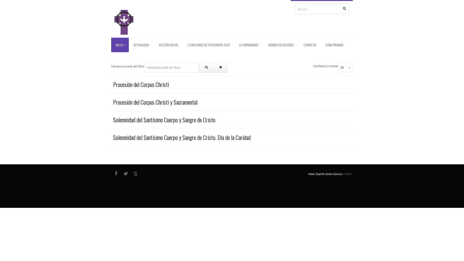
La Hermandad (248, 44)
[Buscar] (344, 9)
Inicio (119, 44)
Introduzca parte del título (128, 66)
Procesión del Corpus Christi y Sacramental (155, 102)
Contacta (310, 44)
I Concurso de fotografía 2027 (209, 44)
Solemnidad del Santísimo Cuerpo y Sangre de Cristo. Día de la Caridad (182, 137)
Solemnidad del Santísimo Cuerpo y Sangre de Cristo (164, 119)
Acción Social (169, 44)
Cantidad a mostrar (325, 66)
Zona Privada (334, 44)
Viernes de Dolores (280, 44)
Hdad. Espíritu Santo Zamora (325, 174)
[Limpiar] (220, 67)
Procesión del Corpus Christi (141, 84)
